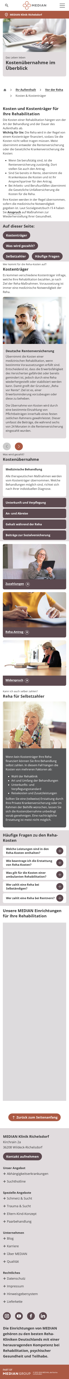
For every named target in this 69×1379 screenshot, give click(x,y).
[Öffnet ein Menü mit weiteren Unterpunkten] (62, 5)
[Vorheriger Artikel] (7, 446)
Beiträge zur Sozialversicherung (28, 535)
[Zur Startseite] (34, 5)
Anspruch (14, 212)
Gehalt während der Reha (24, 524)
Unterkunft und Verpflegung (26, 503)
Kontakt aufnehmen (22, 1156)
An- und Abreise (17, 513)
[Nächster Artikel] (19, 446)
